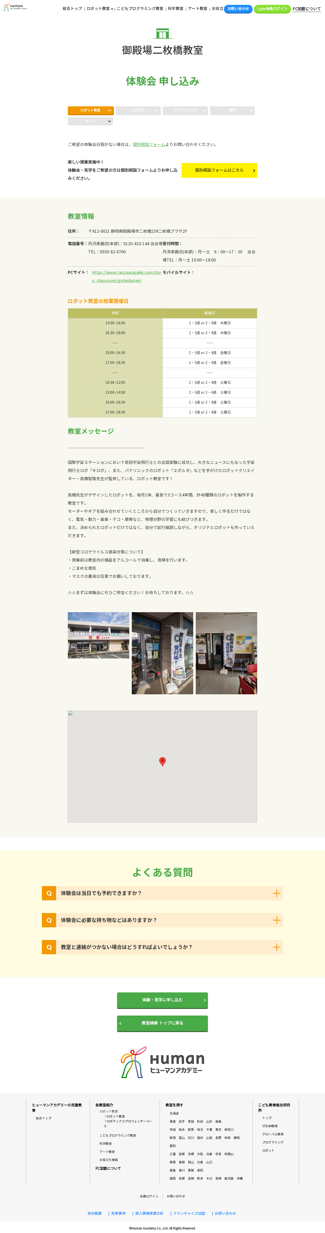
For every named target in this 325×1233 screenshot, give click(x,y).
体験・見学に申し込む (162, 999)
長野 (218, 1138)
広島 (200, 1162)
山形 (209, 1121)
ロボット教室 (90, 110)
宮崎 (218, 1178)
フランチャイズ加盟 (189, 1213)
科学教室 (175, 8)
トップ (266, 1118)
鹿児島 (229, 1178)
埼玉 (200, 1130)
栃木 (182, 1130)
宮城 (191, 1121)
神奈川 (229, 1130)
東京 (218, 1130)
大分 (209, 1178)
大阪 (200, 1154)
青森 (173, 1121)
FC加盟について (307, 9)
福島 (218, 1121)
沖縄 (240, 1178)
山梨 (209, 1138)
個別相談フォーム (149, 144)
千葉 (209, 1130)
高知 (200, 1170)
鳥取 (173, 1162)
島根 (182, 1162)
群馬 (191, 1130)
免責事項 (118, 1213)
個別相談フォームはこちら (219, 170)
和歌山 (229, 1154)
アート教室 (197, 8)
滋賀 (182, 1154)
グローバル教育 (273, 1134)
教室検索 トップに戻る (162, 1023)
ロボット (268, 1150)
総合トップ (72, 8)
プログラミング (273, 1142)
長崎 (191, 1178)
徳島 (173, 1170)
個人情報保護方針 (149, 1213)
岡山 (191, 1162)
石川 (191, 1138)
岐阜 (227, 1138)
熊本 (200, 1178)
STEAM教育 (270, 1126)
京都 (191, 1154)
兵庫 (209, 1154)
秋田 (200, 1121)
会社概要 (94, 1213)
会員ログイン (149, 1196)
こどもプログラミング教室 (140, 8)
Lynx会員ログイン (272, 9)
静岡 (237, 1138)
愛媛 (191, 1170)
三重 (173, 1154)
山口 (209, 1162)
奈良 (218, 1154)
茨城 (173, 1130)
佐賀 (182, 1178)
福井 (200, 1138)
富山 (182, 1138)
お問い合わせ (238, 9)
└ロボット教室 (114, 1116)
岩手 (182, 1121)
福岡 (173, 1178)
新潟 (173, 1138)
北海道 (174, 1113)
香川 (182, 1170)
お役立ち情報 (223, 8)
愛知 (173, 1146)
